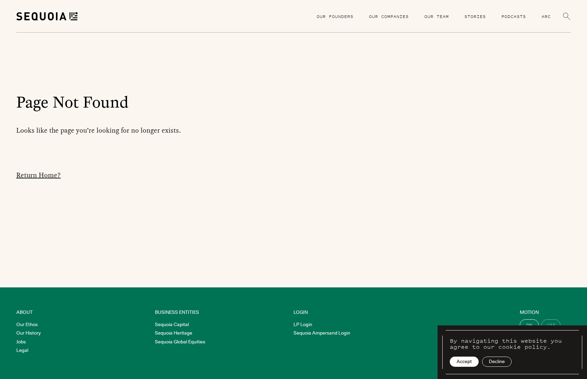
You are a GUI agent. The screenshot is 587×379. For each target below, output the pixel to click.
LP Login (303, 324)
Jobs (21, 341)
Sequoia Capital (172, 324)
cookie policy (522, 346)
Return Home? (38, 175)
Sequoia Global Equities (180, 341)
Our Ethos (27, 324)
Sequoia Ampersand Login (322, 332)
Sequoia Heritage (173, 332)
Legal (22, 350)
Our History (28, 332)
